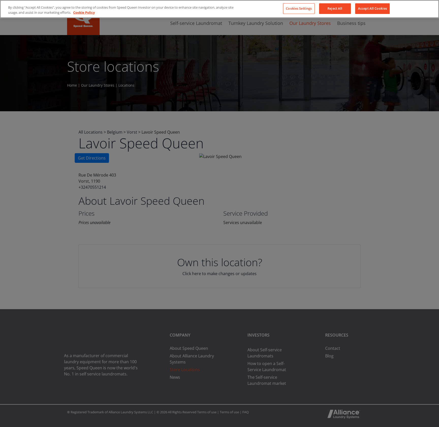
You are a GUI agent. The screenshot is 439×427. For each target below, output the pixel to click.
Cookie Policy (84, 12)
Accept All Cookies (372, 8)
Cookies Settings (299, 8)
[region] (219, 9)
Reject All (334, 8)
